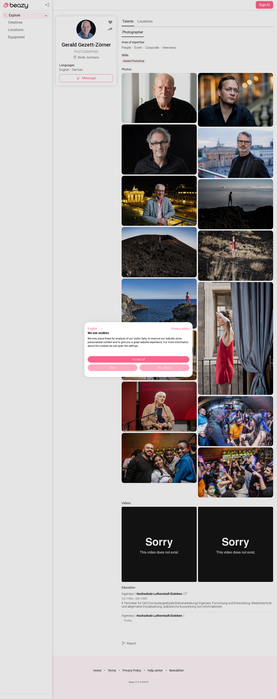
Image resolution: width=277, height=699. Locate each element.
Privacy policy (180, 328)
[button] (95, 328)
